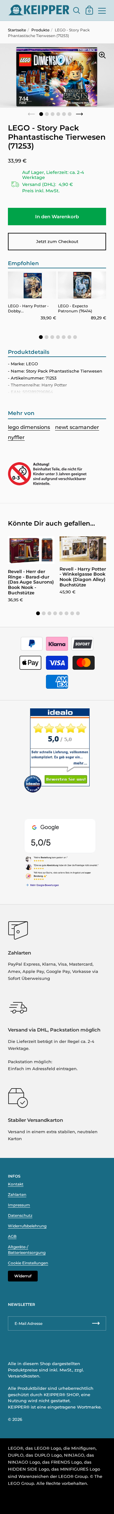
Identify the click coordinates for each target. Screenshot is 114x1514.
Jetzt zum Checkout (57, 241)
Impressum (19, 1205)
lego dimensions (29, 427)
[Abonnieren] (96, 1323)
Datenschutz (20, 1215)
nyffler (16, 437)
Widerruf (22, 1276)
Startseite (17, 30)
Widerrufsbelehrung (27, 1225)
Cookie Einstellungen (28, 1263)
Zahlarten (17, 1194)
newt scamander (77, 427)
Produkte (40, 30)
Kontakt (15, 1184)
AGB (12, 1236)
